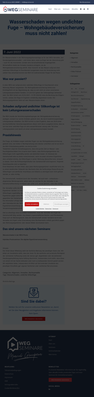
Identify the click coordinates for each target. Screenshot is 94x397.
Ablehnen (46, 204)
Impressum (55, 208)
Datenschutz (48, 208)
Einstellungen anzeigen (61, 204)
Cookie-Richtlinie (40, 208)
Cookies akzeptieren (32, 204)
